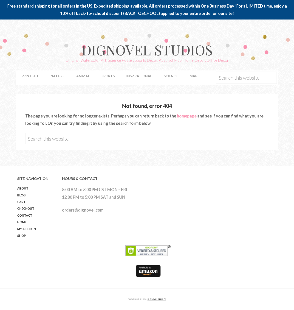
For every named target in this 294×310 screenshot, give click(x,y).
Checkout (25, 208)
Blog (21, 195)
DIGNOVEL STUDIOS (156, 299)
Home (21, 222)
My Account (27, 229)
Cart (21, 202)
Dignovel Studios (147, 49)
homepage (187, 115)
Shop (21, 235)
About (22, 188)
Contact (24, 215)
